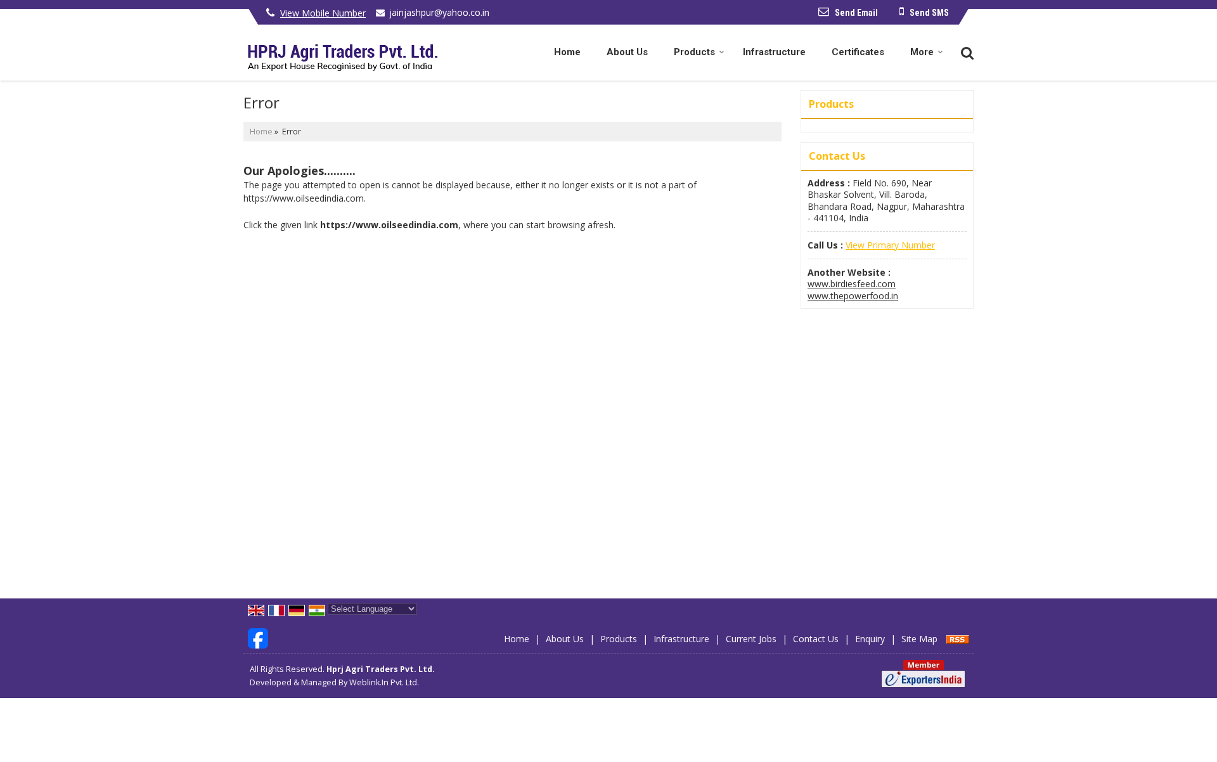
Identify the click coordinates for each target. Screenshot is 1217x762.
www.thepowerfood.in (853, 296)
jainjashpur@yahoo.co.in (439, 12)
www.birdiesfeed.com (852, 284)
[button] (323, 13)
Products (694, 52)
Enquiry (870, 639)
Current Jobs (751, 639)
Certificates (858, 52)
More (922, 52)
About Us (627, 52)
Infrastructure (774, 52)
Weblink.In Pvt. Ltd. (384, 682)
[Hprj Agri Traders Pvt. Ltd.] (340, 52)
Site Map (919, 639)
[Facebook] (258, 637)
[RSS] (957, 639)
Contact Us (816, 639)
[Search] (966, 51)
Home (567, 52)
